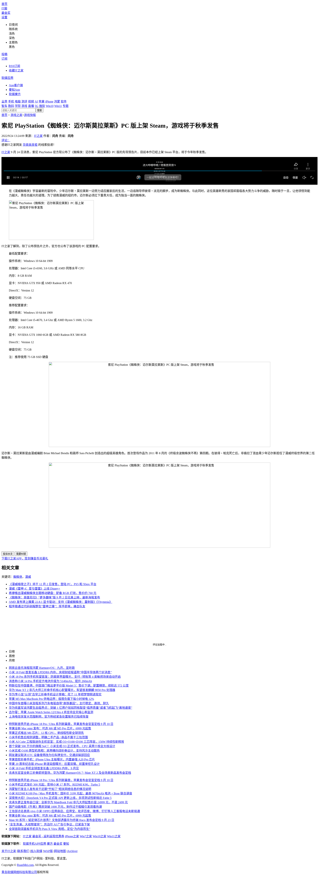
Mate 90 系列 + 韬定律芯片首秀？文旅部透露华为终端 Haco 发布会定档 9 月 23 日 (61, 820)
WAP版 (48, 851)
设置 (4, 17)
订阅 (4, 58)
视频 (31, 101)
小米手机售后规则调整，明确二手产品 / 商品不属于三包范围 (48, 737)
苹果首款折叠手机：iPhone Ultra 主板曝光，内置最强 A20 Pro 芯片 (52, 759)
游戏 (24, 106)
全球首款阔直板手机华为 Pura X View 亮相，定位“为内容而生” (49, 828)
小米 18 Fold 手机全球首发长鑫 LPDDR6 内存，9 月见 (44, 768)
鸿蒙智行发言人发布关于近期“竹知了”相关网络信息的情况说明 (50, 789)
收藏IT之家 (16, 70)
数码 (11, 106)
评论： (5, 140)
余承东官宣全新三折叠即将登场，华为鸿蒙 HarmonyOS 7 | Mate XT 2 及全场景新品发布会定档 (70, 772)
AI (36, 101)
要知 (66, 843)
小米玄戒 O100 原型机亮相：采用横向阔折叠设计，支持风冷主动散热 (54, 750)
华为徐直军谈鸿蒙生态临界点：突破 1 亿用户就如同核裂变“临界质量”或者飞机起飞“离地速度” (70, 707)
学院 (18, 106)
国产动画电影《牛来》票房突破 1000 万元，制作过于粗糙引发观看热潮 (55, 806)
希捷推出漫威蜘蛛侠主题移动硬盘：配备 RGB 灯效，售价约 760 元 (52, 593)
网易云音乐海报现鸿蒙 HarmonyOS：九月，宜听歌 (42, 667)
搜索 (39, 110)
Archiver (72, 851)
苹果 (41, 101)
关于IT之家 (8, 851)
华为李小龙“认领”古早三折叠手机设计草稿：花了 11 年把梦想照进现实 (55, 694)
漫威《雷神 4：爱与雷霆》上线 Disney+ (34, 588)
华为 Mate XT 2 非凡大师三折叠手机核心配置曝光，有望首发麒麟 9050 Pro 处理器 (62, 690)
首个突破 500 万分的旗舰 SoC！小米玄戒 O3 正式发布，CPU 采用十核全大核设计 (62, 746)
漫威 (28, 576)
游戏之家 (16, 115)
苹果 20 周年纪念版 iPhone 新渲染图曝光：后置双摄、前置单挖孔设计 (54, 763)
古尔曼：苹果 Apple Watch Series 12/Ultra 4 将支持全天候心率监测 (51, 712)
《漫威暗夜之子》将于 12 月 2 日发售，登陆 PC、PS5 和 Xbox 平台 (52, 584)
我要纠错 (21, 553)
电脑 (18, 101)
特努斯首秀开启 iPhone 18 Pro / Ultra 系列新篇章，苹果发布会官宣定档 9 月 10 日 (61, 724)
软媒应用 (7, 77)
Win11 (58, 106)
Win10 (50, 106)
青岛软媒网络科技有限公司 (19, 872)
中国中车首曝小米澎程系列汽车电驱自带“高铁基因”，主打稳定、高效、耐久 (59, 703)
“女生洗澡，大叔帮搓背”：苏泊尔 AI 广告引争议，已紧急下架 (49, 824)
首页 (4, 4)
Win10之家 (99, 836)
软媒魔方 (15, 94)
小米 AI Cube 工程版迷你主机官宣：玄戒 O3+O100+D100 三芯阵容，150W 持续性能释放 (66, 741)
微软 (42, 106)
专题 (65, 106)
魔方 (50, 843)
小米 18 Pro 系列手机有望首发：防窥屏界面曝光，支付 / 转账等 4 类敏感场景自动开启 (65, 676)
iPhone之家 (72, 836)
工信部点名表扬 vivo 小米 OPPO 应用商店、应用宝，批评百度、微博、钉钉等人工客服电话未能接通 (74, 811)
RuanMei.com (25, 864)
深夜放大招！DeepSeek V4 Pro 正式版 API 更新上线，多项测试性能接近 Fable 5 (60, 797)
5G (36, 106)
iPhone (49, 101)
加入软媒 (36, 851)
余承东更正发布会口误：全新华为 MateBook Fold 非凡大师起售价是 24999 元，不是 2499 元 (68, 802)
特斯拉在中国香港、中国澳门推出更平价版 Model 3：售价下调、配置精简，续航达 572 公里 (69, 685)
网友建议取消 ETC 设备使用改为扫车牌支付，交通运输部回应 (49, 755)
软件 (64, 101)
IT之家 (38, 135)
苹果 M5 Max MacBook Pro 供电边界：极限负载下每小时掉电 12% (51, 698)
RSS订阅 (14, 66)
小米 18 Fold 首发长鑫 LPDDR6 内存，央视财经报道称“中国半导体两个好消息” (60, 672)
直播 (31, 106)
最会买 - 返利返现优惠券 (48, 836)
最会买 (5, 12)
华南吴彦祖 (30, 144)
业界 (4, 101)
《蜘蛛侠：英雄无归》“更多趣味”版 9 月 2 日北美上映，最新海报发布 (54, 597)
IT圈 (4, 8)
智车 (4, 106)
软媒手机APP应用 (34, 843)
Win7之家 (86, 836)
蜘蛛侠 (17, 576)
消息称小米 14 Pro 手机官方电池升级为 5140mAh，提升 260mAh (50, 681)
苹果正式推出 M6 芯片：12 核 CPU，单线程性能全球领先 (46, 732)
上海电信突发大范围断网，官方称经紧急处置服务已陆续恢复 (49, 716)
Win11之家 (114, 836)
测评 (24, 101)
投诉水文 (8, 553)
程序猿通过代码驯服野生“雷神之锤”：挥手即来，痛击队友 (47, 606)
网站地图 (60, 851)
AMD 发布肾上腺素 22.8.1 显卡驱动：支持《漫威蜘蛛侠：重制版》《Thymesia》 (60, 601)
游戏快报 (30, 115)
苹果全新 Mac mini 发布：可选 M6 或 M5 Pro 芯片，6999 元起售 (50, 728)
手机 (11, 101)
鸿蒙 (57, 101)
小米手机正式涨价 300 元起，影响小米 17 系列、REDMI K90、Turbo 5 (54, 784)
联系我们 (23, 851)
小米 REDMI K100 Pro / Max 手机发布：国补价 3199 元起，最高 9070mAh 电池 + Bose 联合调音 (70, 793)
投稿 (4, 54)
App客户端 (16, 85)
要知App (14, 89)
